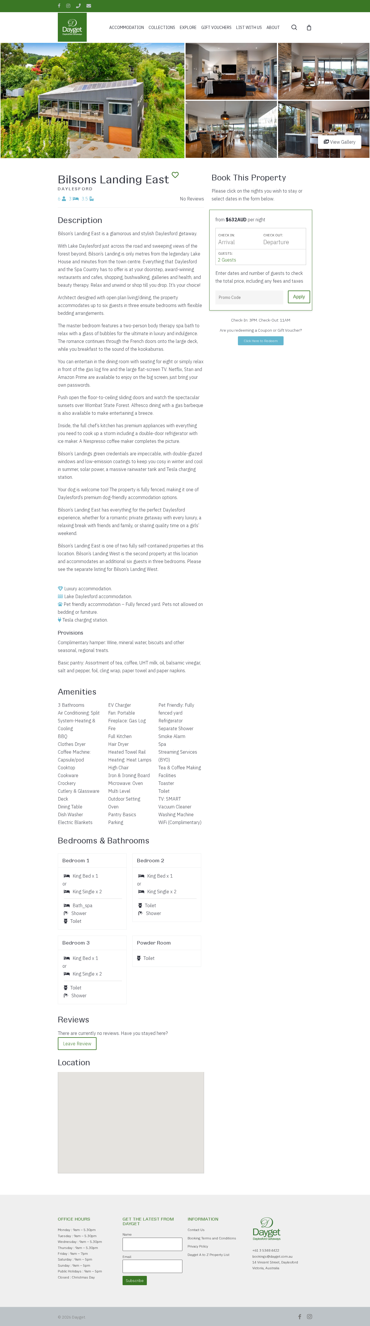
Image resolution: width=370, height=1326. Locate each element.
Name (127, 1234)
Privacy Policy (198, 1246)
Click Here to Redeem (261, 341)
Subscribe (135, 1280)
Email (127, 1256)
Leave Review (77, 1043)
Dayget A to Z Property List (209, 1254)
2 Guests (227, 260)
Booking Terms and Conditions (212, 1238)
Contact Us (196, 1230)
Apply (299, 296)
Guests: (225, 253)
